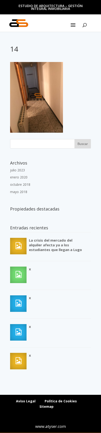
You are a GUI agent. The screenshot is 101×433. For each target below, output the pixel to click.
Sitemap (46, 406)
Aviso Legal (25, 401)
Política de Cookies (61, 401)
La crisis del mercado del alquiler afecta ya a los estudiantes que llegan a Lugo (55, 245)
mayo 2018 (18, 192)
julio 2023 (17, 170)
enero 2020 (18, 177)
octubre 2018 (20, 184)
